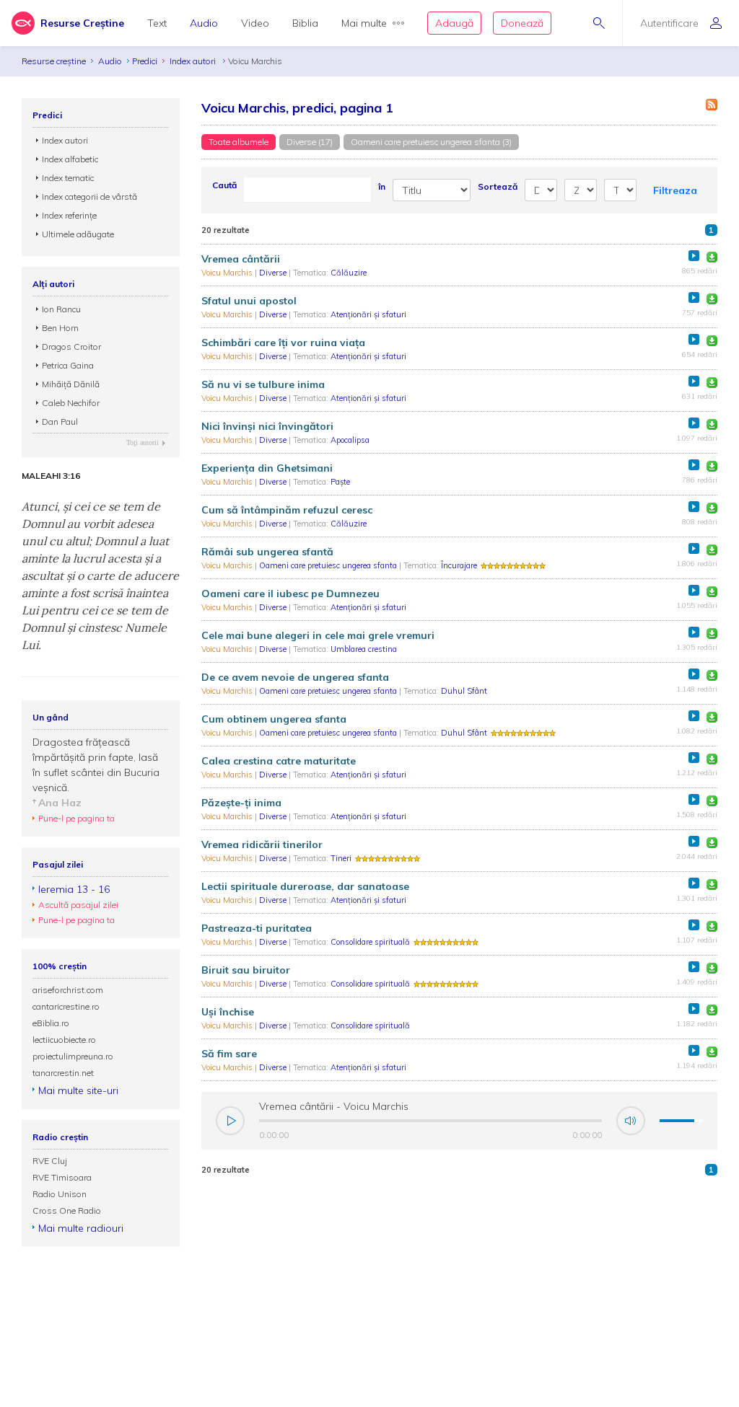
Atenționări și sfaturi (368, 314)
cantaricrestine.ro (66, 1006)
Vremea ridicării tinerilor (262, 844)
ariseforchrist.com (67, 989)
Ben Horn (60, 327)
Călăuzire (349, 273)
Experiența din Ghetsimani (267, 468)
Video (255, 23)
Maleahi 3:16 (51, 476)
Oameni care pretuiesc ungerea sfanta (329, 565)
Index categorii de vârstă (89, 196)
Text (157, 23)
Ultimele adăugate (78, 234)
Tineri (341, 858)
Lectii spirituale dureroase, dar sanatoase (305, 886)
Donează (522, 23)
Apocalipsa (350, 440)
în (381, 186)
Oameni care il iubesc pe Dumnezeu (290, 593)
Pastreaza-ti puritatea (256, 928)
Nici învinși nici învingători (267, 426)
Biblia (305, 23)
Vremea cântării (240, 258)
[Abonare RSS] (711, 104)
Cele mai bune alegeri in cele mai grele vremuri (317, 635)
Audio (204, 23)
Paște (340, 482)
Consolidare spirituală (370, 942)
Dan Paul (60, 421)
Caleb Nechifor (71, 402)
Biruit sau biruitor (245, 969)
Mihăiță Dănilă (71, 384)
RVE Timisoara (62, 1177)
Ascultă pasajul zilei (78, 904)
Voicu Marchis (228, 273)
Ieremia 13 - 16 (74, 889)
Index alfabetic (70, 159)
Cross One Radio (66, 1210)
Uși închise (227, 1011)
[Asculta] (693, 255)
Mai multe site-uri (78, 1090)
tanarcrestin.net (63, 1072)
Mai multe (364, 23)
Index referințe (69, 215)
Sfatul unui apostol (249, 300)
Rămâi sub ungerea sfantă (267, 551)
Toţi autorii (142, 442)
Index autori (194, 61)
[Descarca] (712, 257)
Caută (224, 185)
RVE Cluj (49, 1160)
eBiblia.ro (50, 1023)
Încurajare (459, 565)
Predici (144, 61)
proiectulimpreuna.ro (72, 1056)
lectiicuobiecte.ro (64, 1039)
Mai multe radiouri (80, 1228)
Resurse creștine (54, 61)
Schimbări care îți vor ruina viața (283, 342)
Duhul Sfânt (464, 691)
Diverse (274, 273)
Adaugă (454, 23)
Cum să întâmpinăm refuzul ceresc (286, 509)
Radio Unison (59, 1193)
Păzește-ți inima (241, 802)
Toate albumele (238, 141)
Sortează (497, 186)
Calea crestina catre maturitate (278, 760)
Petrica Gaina (68, 365)
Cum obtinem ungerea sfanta (273, 719)
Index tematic (68, 177)
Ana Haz (60, 802)
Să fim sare (229, 1053)
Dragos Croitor (71, 346)
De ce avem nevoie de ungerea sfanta (295, 677)
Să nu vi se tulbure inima (263, 384)
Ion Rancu (61, 309)
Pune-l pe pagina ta (76, 818)
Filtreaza (675, 190)
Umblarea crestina (364, 649)
